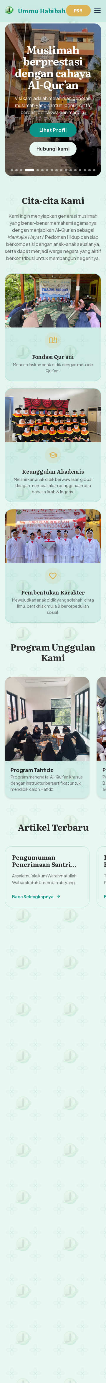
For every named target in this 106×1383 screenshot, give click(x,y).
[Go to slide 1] (12, 170)
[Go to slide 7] (47, 170)
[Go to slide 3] (21, 170)
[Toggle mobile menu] (97, 10)
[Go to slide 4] (29, 170)
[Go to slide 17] (94, 170)
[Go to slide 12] (70, 170)
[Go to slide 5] (38, 170)
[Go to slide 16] (89, 170)
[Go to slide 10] (61, 170)
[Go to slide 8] (52, 170)
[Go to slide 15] (85, 170)
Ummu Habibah (42, 10)
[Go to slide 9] (56, 170)
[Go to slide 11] (66, 170)
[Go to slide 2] (16, 170)
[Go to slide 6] (42, 170)
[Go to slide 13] (75, 170)
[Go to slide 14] (80, 170)
